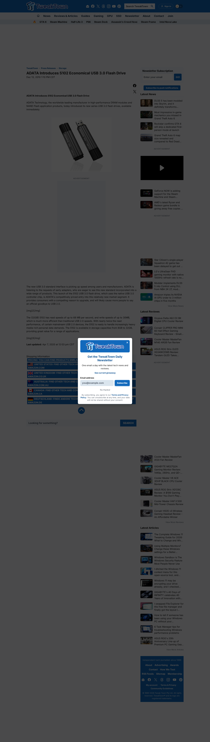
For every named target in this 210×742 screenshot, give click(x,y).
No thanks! (105, 390)
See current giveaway (105, 372)
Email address (87, 377)
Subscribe (122, 383)
